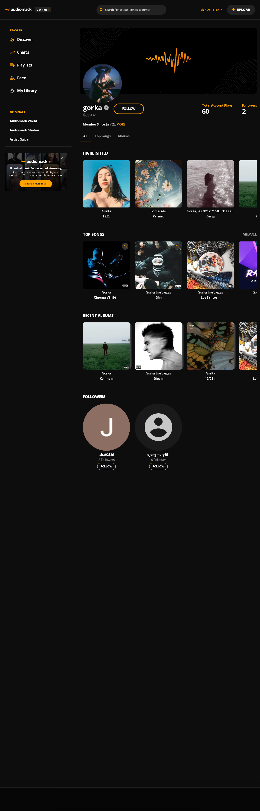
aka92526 (106, 455)
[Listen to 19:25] (106, 183)
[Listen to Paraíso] (158, 183)
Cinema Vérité (105, 297)
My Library (27, 90)
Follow (128, 108)
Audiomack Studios (24, 130)
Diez (157, 379)
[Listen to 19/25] (210, 346)
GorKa (106, 211)
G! (157, 297)
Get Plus (43, 9)
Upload (243, 9)
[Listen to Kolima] (106, 346)
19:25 (106, 216)
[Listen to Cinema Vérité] (106, 265)
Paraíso (158, 216)
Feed (21, 78)
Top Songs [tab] (103, 136)
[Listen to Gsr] (210, 183)
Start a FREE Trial (35, 183)
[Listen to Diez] (158, 346)
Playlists (24, 65)
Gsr (209, 216)
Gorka (106, 292)
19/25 (209, 379)
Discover (25, 39)
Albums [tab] (123, 136)
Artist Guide (19, 139)
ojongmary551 (158, 455)
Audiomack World (23, 121)
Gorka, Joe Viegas (158, 292)
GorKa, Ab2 (159, 211)
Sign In (217, 9)
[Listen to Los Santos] (210, 265)
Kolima (105, 379)
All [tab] (85, 136)
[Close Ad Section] (62, 158)
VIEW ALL (250, 234)
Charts (23, 52)
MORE (120, 124)
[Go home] (18, 10)
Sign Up (205, 9)
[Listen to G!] (158, 265)
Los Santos (209, 297)
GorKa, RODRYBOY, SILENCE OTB (210, 211)
